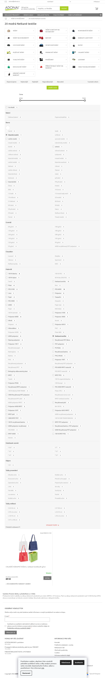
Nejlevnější (24, 82)
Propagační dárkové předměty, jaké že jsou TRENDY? (21, 647)
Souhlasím (79, 662)
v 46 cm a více (61, 516)
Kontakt (50, 1)
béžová (12, 166)
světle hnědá (13, 162)
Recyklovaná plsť (62, 402)
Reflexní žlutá (61, 213)
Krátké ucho (60, 475)
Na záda (12, 490)
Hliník (11, 320)
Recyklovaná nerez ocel (64, 395)
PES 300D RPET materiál (64, 387)
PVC (58, 328)
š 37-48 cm (60, 508)
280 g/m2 (59, 234)
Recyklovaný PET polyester (65, 363)
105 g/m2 (59, 238)
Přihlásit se (10, 632)
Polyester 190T (61, 359)
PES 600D (60, 289)
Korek (58, 320)
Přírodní (12, 213)
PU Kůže (59, 348)
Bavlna (11, 356)
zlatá (58, 174)
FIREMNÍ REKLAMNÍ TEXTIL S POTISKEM (18, 652)
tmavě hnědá (60, 158)
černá (11, 131)
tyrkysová (59, 154)
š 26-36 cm (13, 508)
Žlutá (11, 186)
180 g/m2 (59, 231)
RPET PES (59, 375)
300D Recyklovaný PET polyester (20, 395)
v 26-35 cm (60, 512)
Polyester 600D (14, 316)
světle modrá (13, 139)
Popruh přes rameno (63, 483)
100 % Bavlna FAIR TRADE (18, 391)
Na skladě (12, 107)
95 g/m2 (12, 246)
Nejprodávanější (47, 82)
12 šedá (12, 193)
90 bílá (58, 205)
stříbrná (59, 135)
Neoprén (59, 301)
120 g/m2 (12, 242)
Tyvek (11, 379)
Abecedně (60, 82)
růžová (58, 166)
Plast (11, 285)
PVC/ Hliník (60, 356)
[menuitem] (12, 15)
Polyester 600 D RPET (63, 410)
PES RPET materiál (62, 371)
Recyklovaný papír (15, 348)
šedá (58, 131)
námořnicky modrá (62, 143)
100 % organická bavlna (64, 379)
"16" (11, 451)
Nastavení (26, 673)
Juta (11, 293)
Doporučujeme (11, 82)
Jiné (11, 486)
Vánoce (12, 260)
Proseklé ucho (61, 498)
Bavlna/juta (13, 352)
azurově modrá (61, 139)
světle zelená (14, 150)
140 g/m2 (12, 238)
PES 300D (12, 301)
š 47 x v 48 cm (14, 520)
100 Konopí (60, 383)
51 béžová (13, 201)
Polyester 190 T (14, 344)
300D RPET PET (14, 418)
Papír (11, 297)
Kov (57, 285)
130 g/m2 (12, 231)
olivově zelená (61, 150)
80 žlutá (59, 201)
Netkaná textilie (62, 281)
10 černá (59, 189)
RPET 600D (13, 434)
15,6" (11, 447)
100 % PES (60, 273)
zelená (58, 146)
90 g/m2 (59, 242)
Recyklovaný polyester (17, 363)
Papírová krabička (62, 117)
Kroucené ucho (14, 479)
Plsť (11, 359)
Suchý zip (59, 490)
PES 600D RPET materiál (64, 367)
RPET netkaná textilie (63, 398)
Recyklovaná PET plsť (16, 398)
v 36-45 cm (13, 516)
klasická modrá (14, 135)
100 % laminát (14, 313)
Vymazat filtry (51, 525)
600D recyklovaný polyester (65, 414)
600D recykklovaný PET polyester (67, 246)
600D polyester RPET (16, 402)
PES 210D (12, 289)
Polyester (59, 293)
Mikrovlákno (13, 328)
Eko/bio (59, 256)
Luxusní (12, 256)
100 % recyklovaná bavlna (18, 422)
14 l (10, 465)
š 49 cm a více (14, 512)
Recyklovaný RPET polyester (18, 387)
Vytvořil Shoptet (95, 674)
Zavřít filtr (52, 88)
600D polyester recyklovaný (18, 426)
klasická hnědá (14, 158)
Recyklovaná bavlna (62, 352)
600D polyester (14, 336)
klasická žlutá (14, 174)
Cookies (57, 653)
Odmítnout (66, 662)
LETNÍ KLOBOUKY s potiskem (14, 642)
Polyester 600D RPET (16, 406)
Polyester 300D (61, 316)
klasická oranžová (62, 162)
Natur (58, 209)
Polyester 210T (14, 410)
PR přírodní (60, 182)
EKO (58, 264)
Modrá (58, 186)
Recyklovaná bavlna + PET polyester (68, 426)
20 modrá (59, 197)
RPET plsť (12, 414)
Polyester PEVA (14, 383)
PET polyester (61, 344)
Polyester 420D (14, 332)
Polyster (12, 324)
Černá (11, 217)
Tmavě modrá (60, 217)
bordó (11, 146)
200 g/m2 (12, 234)
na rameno (13, 494)
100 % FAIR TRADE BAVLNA (65, 418)
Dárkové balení (14, 117)
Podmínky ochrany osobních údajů (18, 628)
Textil (11, 281)
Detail (47, 578)
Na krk (58, 494)
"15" (58, 451)
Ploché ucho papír (62, 479)
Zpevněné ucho (14, 483)
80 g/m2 (12, 227)
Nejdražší (35, 82)
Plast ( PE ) (60, 391)
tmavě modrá (14, 143)
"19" (58, 455)
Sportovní (59, 260)
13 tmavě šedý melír (63, 193)
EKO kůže (59, 309)
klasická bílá (13, 182)
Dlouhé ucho (13, 475)
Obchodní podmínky (61, 650)
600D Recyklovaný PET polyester (67, 430)
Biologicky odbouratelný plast (19, 371)
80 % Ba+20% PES (62, 277)
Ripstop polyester (15, 340)
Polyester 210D (61, 313)
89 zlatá (12, 205)
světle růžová (14, 170)
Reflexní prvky (14, 264)
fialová (58, 170)
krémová (12, 178)
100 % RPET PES (61, 434)
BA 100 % (59, 406)
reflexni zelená (14, 154)
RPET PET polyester (63, 422)
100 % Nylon (13, 277)
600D (11, 305)
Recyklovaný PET (15, 367)
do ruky (59, 486)
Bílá (11, 189)
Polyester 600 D (61, 324)
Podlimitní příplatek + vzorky (64, 645)
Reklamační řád (59, 647)
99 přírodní (13, 209)
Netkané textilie (62, 336)
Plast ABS (59, 332)
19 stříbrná (13, 197)
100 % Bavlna (14, 273)
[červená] (8, 127)
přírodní (59, 178)
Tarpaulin (59, 297)
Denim (11, 438)
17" (57, 447)
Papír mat (59, 305)
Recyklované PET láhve (64, 340)
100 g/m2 (59, 227)
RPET (11, 375)
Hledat (64, 8)
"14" (11, 455)
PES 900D (12, 430)
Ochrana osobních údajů (62, 655)
